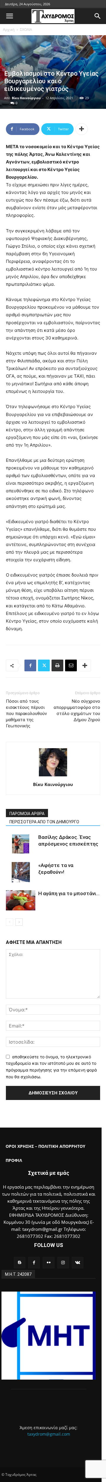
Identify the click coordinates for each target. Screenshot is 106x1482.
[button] (9, 16)
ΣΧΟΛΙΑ (26, 29)
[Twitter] (44, 665)
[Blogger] (19, 1262)
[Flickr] (48, 1262)
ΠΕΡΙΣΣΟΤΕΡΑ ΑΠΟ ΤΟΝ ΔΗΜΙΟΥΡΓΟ (44, 821)
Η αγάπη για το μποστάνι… (69, 893)
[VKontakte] (77, 1262)
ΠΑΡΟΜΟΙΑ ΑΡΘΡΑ (26, 813)
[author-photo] (53, 776)
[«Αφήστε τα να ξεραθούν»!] (20, 872)
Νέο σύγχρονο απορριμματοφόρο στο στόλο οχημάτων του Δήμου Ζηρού (77, 710)
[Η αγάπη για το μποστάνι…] (20, 900)
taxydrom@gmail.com (48, 1434)
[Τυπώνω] (57, 665)
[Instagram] (63, 1262)
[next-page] (19, 922)
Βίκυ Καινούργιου (26, 98)
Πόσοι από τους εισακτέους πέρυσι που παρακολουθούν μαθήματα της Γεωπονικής (26, 714)
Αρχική (8, 29)
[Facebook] (30, 665)
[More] (81, 129)
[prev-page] (9, 922)
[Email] (71, 665)
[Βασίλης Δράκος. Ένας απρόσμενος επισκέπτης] (20, 844)
